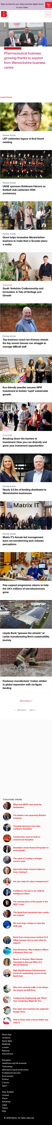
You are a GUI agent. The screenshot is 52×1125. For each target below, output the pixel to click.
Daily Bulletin (8, 1091)
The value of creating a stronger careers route (27, 859)
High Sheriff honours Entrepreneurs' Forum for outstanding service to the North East (29, 973)
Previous (20, 710)
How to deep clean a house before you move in (30, 1021)
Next (33, 710)
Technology (7, 1066)
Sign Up (48, 5)
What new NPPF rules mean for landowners (27, 805)
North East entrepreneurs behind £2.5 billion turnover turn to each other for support (30, 940)
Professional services (11, 1072)
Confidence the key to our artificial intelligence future (28, 892)
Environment (7, 1076)
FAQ (4, 1111)
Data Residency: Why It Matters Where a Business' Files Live (30, 951)
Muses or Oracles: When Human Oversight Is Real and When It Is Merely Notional (28, 962)
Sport (4, 1085)
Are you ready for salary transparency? (30, 881)
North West (7, 1041)
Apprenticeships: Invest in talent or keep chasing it (29, 870)
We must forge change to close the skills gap (29, 924)
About (4, 1098)
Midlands (6, 1044)
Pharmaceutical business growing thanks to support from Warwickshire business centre (24, 60)
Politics (5, 1079)
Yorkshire (6, 1037)
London (5, 1047)
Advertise (6, 1101)
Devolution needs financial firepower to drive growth (31, 849)
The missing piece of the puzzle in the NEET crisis (30, 903)
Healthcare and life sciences (14, 1063)
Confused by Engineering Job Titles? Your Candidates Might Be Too (30, 999)
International (7, 1053)
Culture (5, 1082)
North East (6, 1034)
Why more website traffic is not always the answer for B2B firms (30, 988)
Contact (5, 1095)
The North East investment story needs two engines (31, 913)
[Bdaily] (4, 13)
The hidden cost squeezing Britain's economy (29, 816)
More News (26, 700)
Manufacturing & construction (15, 1069)
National (5, 1050)
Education (6, 1060)
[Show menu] (47, 14)
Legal (4, 1104)
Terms (5, 1108)
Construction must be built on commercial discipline (26, 838)
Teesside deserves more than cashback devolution (26, 827)
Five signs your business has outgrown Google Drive (31, 1010)
